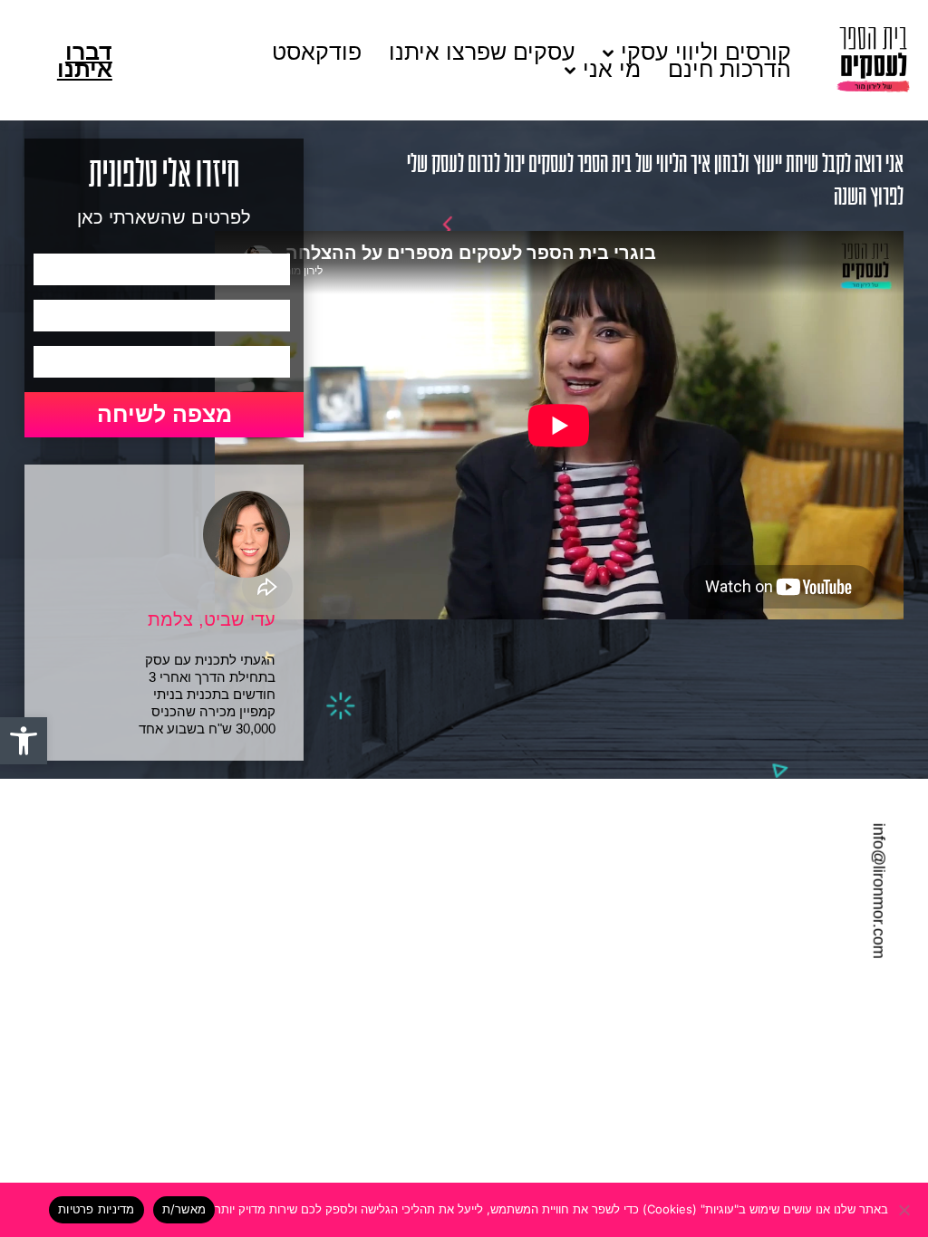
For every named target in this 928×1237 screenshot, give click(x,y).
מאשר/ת (184, 1209)
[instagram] (24, 873)
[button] (23, 740)
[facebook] (24, 840)
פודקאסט (317, 52)
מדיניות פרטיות (96, 1209)
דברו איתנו (84, 60)
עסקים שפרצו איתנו (482, 52)
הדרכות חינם (729, 69)
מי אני (612, 69)
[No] (905, 1210)
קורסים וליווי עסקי (706, 52)
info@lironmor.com (879, 891)
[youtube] (24, 906)
